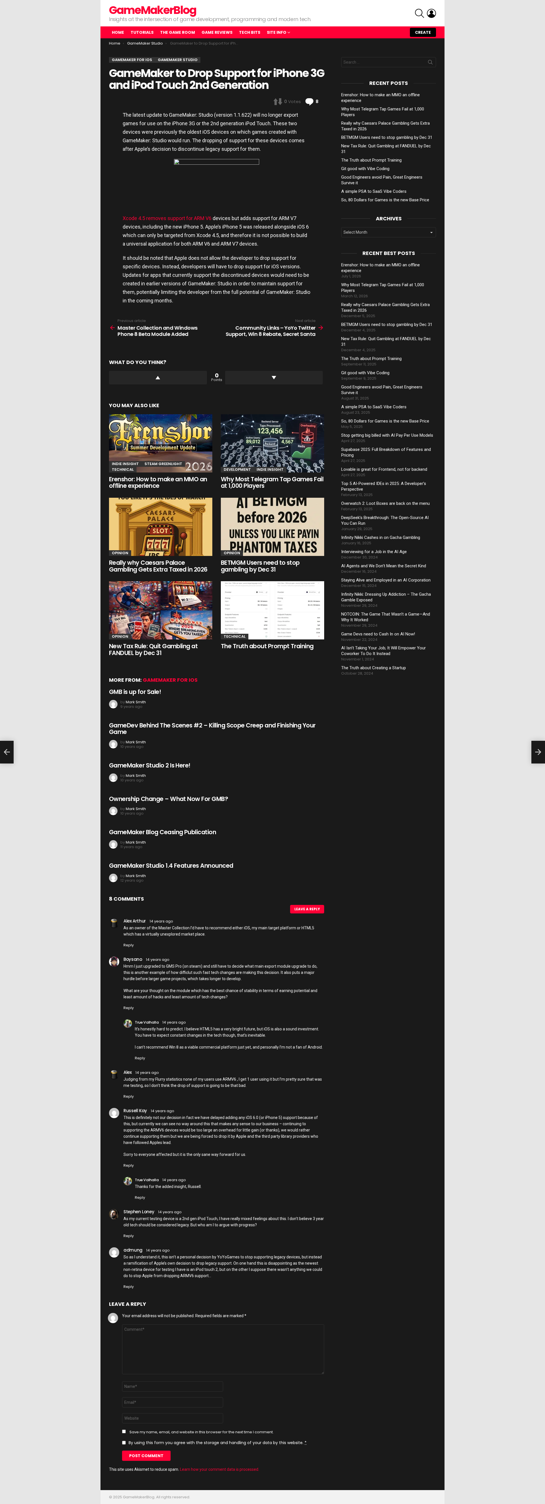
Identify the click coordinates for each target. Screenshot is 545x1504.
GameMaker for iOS (170, 679)
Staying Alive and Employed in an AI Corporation (386, 580)
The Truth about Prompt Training (267, 646)
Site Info (276, 32)
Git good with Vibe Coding (365, 168)
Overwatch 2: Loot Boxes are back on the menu (385, 503)
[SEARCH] (419, 13)
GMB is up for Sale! (135, 692)
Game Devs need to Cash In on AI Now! (378, 634)
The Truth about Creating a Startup (373, 667)
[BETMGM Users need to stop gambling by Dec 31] (272, 527)
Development (237, 469)
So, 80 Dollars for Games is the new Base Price (385, 199)
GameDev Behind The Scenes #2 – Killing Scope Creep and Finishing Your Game (212, 728)
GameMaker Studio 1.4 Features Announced (171, 865)
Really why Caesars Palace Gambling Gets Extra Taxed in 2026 (158, 566)
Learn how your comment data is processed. (219, 1469)
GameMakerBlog (152, 10)
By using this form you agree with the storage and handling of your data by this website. (218, 1442)
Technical (123, 469)
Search (430, 63)
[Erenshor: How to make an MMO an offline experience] (160, 443)
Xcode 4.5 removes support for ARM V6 (167, 218)
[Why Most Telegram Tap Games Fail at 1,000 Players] (272, 443)
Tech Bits (249, 32)
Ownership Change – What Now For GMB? (168, 799)
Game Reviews (217, 32)
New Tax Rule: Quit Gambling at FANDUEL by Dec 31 (153, 649)
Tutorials (142, 32)
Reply (128, 945)
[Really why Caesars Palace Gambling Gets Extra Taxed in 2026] (160, 527)
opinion (120, 553)
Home (118, 32)
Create (423, 32)
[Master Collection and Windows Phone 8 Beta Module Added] (7, 752)
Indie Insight (125, 464)
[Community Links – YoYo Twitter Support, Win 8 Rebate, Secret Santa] (538, 752)
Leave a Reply (307, 909)
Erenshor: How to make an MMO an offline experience (158, 482)
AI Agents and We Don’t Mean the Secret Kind (383, 565)
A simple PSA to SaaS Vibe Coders (373, 191)
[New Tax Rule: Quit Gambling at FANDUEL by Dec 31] (160, 610)
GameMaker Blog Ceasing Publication (162, 832)
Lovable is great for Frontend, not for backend (384, 469)
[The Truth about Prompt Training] (272, 610)
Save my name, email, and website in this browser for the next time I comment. (201, 1432)
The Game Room (177, 32)
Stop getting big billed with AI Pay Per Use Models (387, 435)
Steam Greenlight (163, 464)
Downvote (274, 377)
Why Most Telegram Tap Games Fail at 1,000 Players (272, 482)
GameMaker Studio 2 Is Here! (149, 765)
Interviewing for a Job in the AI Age (374, 551)
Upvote (158, 377)
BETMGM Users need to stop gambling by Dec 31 (260, 566)
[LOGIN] (431, 13)
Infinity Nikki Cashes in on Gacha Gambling (380, 537)
